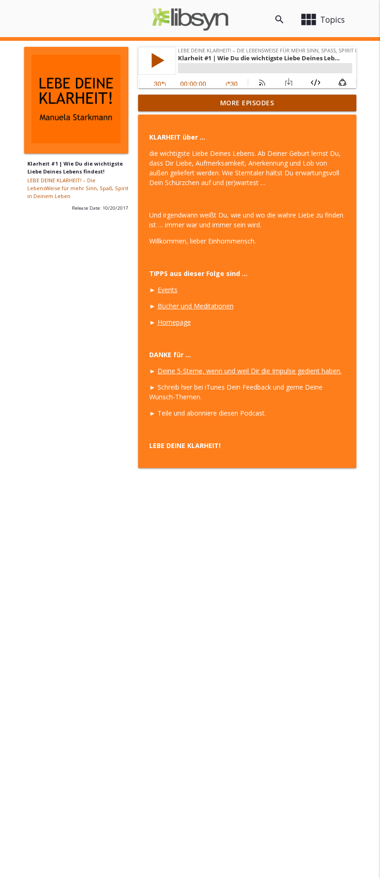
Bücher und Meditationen (196, 305)
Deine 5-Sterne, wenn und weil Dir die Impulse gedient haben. (250, 370)
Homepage (174, 322)
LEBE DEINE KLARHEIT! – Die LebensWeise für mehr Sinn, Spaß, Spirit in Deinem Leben (77, 188)
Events (167, 289)
